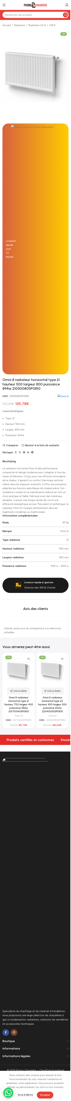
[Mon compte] (67, 5)
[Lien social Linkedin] (28, 452)
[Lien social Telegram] (32, 452)
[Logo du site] (35, 4)
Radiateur (19, 25)
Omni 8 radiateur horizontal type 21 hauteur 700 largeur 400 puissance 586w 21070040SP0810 (18, 704)
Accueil (6, 25)
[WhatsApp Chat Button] (8, 1093)
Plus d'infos (26, 1095)
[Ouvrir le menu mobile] (4, 5)
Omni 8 (19, 715)
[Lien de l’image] (24, 881)
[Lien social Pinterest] (24, 452)
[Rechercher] (65, 14)
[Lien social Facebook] (16, 452)
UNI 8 (52, 25)
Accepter (45, 1095)
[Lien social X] (20, 452)
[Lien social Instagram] (14, 1032)
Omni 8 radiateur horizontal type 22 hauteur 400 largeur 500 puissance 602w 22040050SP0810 (52, 704)
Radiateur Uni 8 (37, 25)
